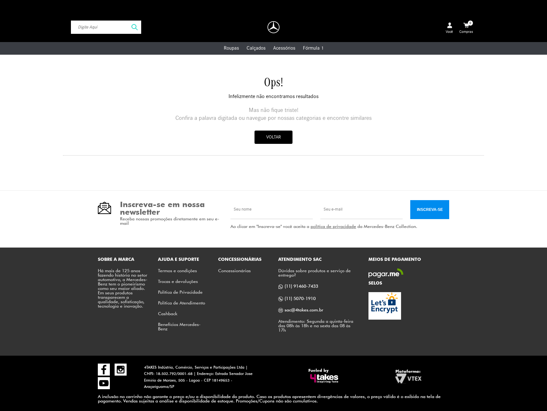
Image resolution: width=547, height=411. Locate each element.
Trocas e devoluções (178, 281)
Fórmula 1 (313, 48)
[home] (273, 27)
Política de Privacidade (180, 292)
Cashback (167, 313)
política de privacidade (333, 226)
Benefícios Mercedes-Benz (179, 326)
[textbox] (106, 27)
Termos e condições (177, 270)
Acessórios (284, 48)
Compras (466, 27)
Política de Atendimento (181, 303)
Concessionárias (234, 270)
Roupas (231, 48)
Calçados (256, 48)
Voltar (273, 137)
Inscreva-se (430, 209)
